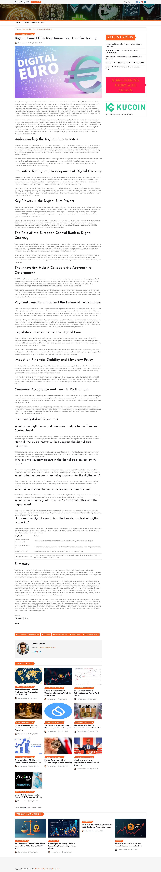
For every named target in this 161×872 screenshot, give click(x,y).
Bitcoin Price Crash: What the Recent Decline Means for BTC (125, 63)
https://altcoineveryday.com (46, 647)
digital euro (46, 634)
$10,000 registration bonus (34, 23)
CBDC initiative (21, 634)
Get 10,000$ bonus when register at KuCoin (119, 114)
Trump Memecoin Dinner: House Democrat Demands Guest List (26, 728)
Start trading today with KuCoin (125, 85)
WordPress (38, 869)
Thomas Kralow (22, 43)
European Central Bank (60, 634)
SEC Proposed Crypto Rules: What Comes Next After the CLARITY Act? (30, 846)
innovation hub (76, 634)
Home (18, 23)
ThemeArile (55, 869)
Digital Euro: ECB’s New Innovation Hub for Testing (36, 29)
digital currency (34, 634)
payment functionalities (91, 634)
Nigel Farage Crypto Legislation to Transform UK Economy (86, 762)
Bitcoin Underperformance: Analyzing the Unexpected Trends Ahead (26, 692)
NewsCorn (46, 869)
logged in (26, 807)
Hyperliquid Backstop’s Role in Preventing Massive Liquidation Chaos (62, 846)
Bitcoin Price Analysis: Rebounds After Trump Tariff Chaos (86, 693)
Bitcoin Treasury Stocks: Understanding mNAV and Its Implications (57, 693)
